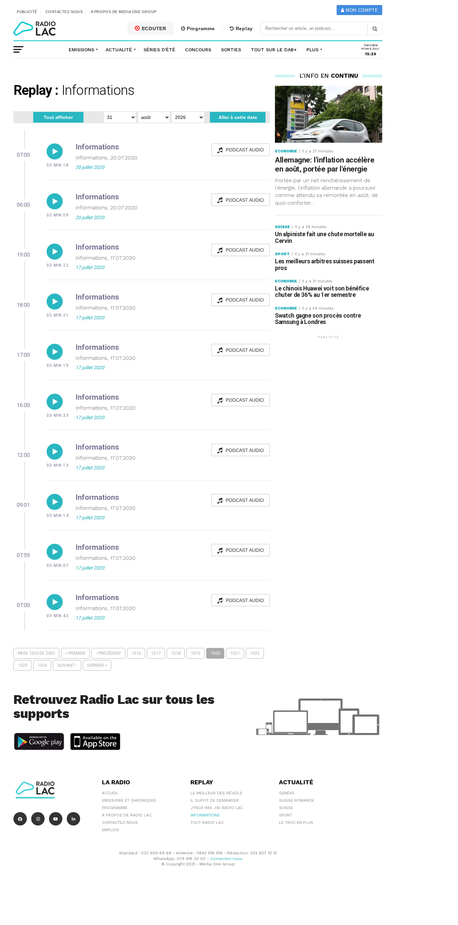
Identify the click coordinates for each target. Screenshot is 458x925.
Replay (243, 28)
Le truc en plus (296, 822)
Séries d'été (159, 49)
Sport (285, 815)
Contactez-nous (64, 12)
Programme (200, 28)
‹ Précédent (108, 653)
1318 (175, 653)
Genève (286, 793)
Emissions (81, 49)
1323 (22, 665)
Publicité (27, 12)
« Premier (75, 653)
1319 (195, 653)
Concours (198, 49)
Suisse (286, 807)
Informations (205, 815)
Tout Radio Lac (207, 822)
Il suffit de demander (214, 800)
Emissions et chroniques (129, 800)
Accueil (110, 793)
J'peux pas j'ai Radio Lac (216, 807)
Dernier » (97, 665)
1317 (156, 653)
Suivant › (67, 665)
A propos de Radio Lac (127, 815)
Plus (312, 49)
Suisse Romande (296, 800)
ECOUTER (153, 28)
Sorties (231, 49)
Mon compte (361, 10)
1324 (42, 665)
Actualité (119, 49)
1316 (136, 653)
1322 (255, 653)
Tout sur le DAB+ (274, 49)
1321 (235, 653)
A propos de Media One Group (124, 12)
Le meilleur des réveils (216, 793)
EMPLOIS (110, 830)
